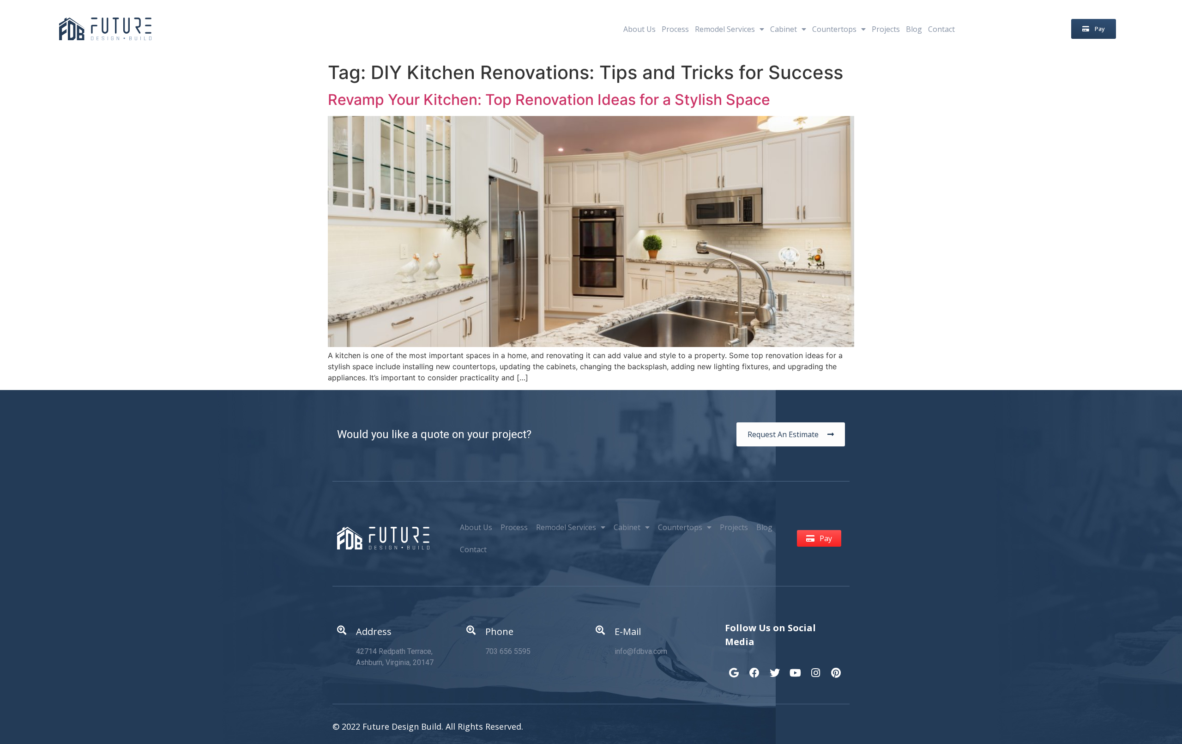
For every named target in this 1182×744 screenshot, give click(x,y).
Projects (886, 29)
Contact (941, 29)
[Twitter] (775, 668)
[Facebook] (754, 668)
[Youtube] (795, 668)
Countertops (834, 29)
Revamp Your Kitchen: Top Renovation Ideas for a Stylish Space (549, 100)
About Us (639, 29)
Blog (914, 29)
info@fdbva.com (641, 651)
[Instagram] (815, 668)
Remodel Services (725, 29)
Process (675, 29)
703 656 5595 (508, 651)
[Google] (734, 668)
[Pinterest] (836, 668)
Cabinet (783, 29)
